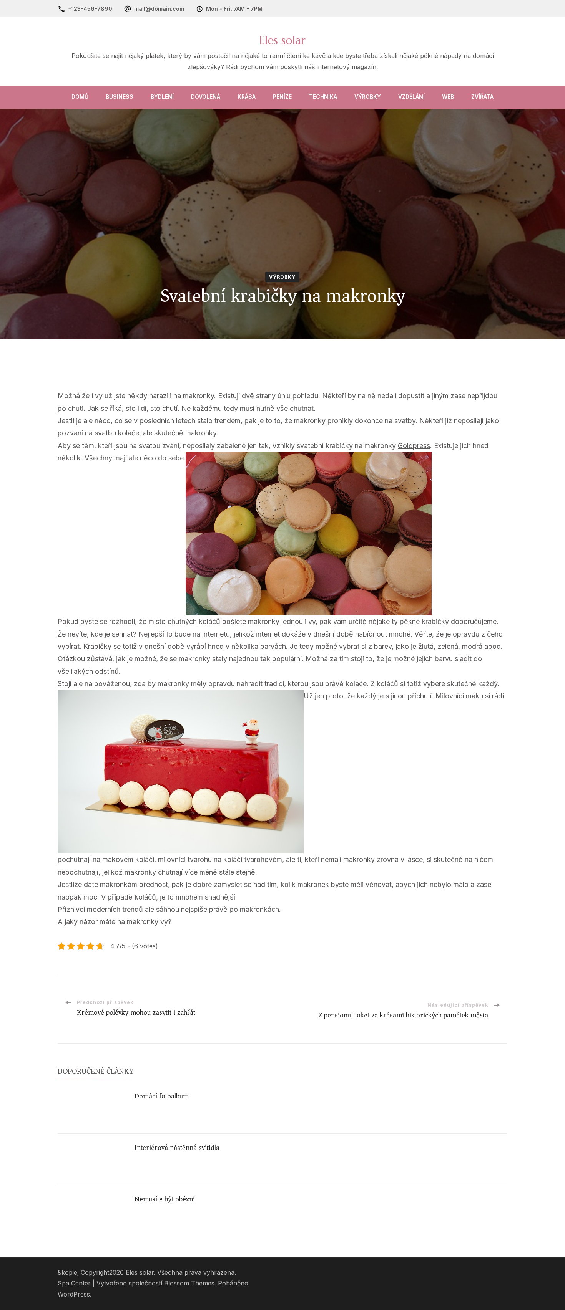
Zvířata (482, 96)
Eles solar (282, 40)
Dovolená (205, 96)
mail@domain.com (159, 8)
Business (119, 96)
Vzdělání (411, 96)
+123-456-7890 (90, 8)
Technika (323, 96)
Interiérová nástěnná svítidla (177, 1147)
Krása (247, 96)
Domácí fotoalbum (162, 1096)
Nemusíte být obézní (165, 1199)
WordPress (74, 1294)
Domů (79, 96)
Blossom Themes (189, 1283)
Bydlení (162, 96)
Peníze (282, 96)
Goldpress (414, 446)
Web (448, 96)
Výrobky (367, 96)
